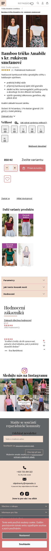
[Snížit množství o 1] (7, 168)
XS (5, 236)
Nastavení (24, 535)
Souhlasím (24, 544)
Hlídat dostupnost (24, 198)
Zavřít (16, 195)
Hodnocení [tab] (9, 294)
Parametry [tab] (9, 280)
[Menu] (3, 3)
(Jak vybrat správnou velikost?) (33, 122)
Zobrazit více (7, 116)
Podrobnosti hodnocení (25, 70)
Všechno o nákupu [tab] (10, 506)
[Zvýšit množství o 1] (15, 168)
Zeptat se (5, 198)
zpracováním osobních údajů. (25, 446)
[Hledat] (37, 3)
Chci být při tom (34, 452)
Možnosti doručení (37, 146)
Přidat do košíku (35, 168)
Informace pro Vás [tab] (10, 512)
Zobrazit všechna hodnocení (17, 320)
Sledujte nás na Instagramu (25, 375)
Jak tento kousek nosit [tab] (15, 287)
